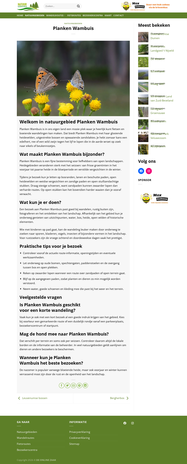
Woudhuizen (158, 121)
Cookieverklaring (79, 438)
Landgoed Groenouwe (158, 111)
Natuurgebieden (34, 15)
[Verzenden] (78, 6)
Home (20, 15)
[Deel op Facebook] (61, 385)
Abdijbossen (158, 146)
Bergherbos (117, 398)
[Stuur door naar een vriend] (73, 385)
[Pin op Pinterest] (79, 385)
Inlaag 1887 (158, 84)
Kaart (108, 15)
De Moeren (157, 59)
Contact (118, 15)
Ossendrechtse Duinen (160, 36)
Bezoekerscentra (93, 15)
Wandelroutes (55, 15)
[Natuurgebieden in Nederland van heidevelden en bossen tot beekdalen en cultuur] (28, 6)
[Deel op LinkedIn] (85, 385)
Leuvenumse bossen (34, 398)
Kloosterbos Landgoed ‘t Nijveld (162, 49)
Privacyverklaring (79, 432)
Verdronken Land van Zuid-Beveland (162, 98)
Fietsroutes (74, 15)
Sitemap (74, 444)
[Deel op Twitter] (67, 385)
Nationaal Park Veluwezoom (160, 136)
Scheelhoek (158, 71)
